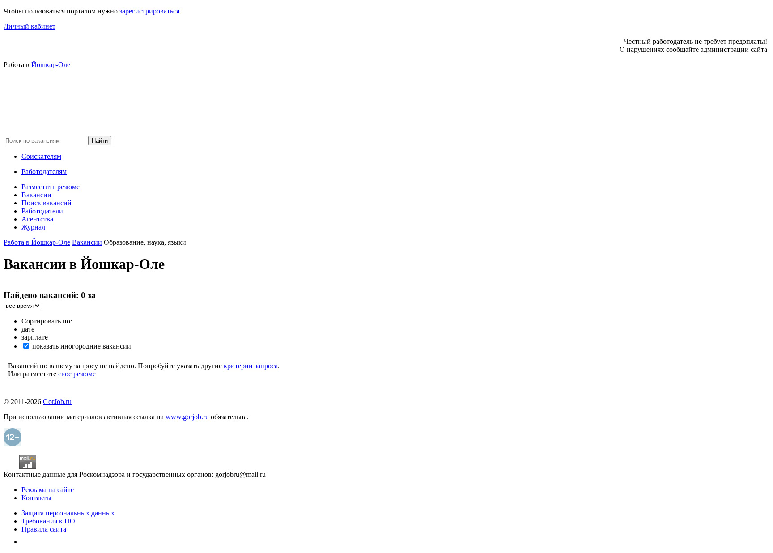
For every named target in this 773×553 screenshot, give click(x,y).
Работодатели (42, 211)
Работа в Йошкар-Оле (37, 242)
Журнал (33, 227)
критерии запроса (251, 366)
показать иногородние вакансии (80, 346)
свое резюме (77, 374)
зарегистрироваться (149, 11)
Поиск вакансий (46, 203)
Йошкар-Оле (50, 64)
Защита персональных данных (68, 513)
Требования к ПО (48, 521)
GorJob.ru (57, 401)
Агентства (37, 219)
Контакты (36, 498)
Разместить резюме (50, 187)
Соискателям (41, 156)
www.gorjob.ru (187, 417)
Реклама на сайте (47, 489)
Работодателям (44, 171)
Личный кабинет (29, 26)
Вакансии (36, 195)
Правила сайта (43, 529)
